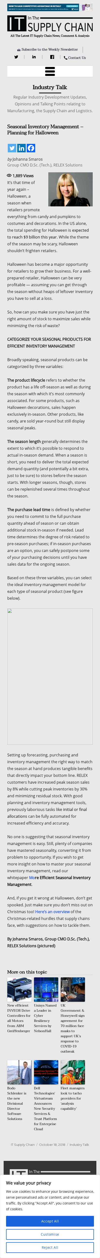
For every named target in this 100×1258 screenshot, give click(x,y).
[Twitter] (16, 57)
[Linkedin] (21, 148)
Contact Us (77, 58)
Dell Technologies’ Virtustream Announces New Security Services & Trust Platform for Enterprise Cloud (45, 1109)
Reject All (50, 1247)
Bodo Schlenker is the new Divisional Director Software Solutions (16, 1103)
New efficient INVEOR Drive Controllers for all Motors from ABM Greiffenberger (19, 1018)
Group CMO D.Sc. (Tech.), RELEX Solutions (45, 162)
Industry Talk (79, 1145)
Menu (50, 71)
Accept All (50, 1221)
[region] (50, 1216)
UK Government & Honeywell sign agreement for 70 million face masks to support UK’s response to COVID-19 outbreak (73, 1028)
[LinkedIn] (34, 57)
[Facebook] (52, 57)
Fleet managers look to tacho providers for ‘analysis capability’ (72, 1098)
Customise (50, 1234)
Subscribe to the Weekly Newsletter (50, 49)
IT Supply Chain (23, 1145)
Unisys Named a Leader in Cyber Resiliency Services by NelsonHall (45, 1018)
